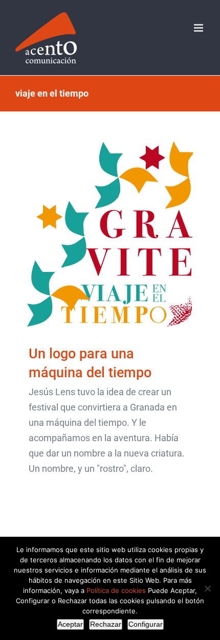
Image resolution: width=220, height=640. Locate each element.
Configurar (145, 624)
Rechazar (105, 624)
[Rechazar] (207, 588)
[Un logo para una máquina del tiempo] (110, 235)
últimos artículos (110, 259)
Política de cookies (116, 590)
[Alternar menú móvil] (199, 27)
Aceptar (70, 624)
